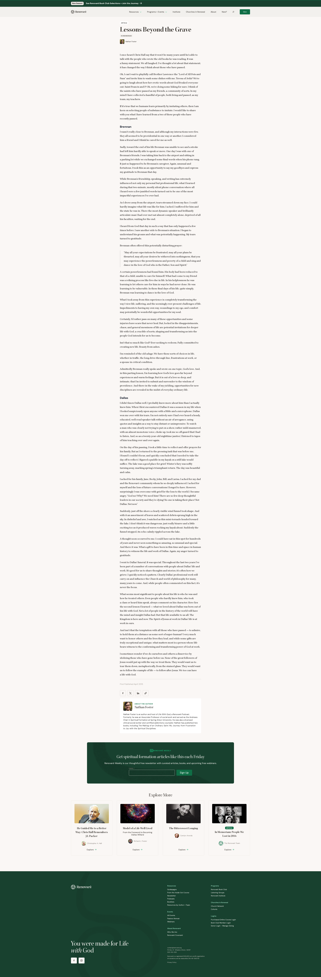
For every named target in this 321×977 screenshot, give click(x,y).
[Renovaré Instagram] (82, 960)
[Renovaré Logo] (78, 12)
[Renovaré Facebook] (74, 960)
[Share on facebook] (123, 693)
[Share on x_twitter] (130, 693)
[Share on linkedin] (138, 693)
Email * (132, 768)
